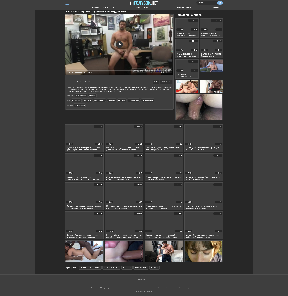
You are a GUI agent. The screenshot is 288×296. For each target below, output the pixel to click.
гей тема (121, 100)
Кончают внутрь (111, 268)
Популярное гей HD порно (103, 8)
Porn (151, 291)
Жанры (216, 8)
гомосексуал (99, 100)
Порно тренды (143, 8)
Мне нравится (69, 82)
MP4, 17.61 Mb (80, 105)
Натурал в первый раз (90, 268)
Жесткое (154, 268)
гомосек (111, 100)
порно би (127, 268)
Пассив (92, 95)
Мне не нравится (74, 82)
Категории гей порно (181, 8)
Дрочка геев (81, 95)
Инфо (156, 81)
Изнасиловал (141, 268)
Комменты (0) (166, 81)
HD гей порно (69, 8)
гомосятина (134, 100)
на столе (87, 100)
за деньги (76, 100)
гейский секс (147, 100)
